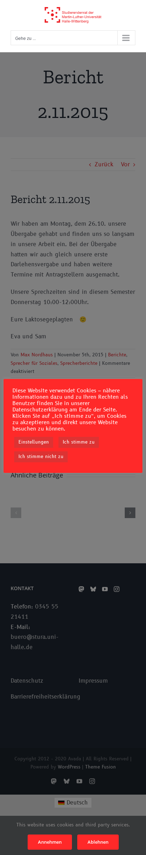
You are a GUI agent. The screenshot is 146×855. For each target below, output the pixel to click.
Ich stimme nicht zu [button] (40, 456)
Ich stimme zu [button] (79, 442)
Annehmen (50, 842)
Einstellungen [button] (33, 442)
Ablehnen (98, 842)
